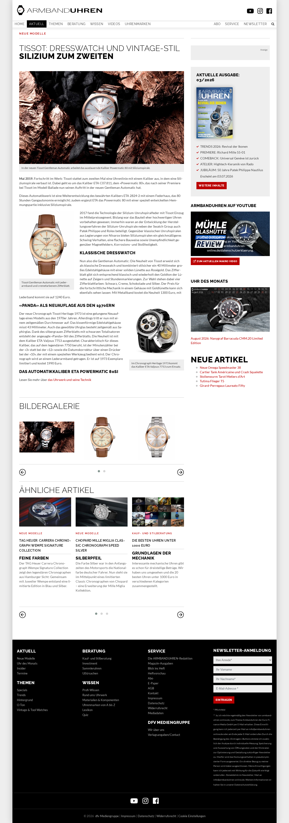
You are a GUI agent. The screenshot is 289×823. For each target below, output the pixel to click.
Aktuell (36, 24)
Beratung (77, 24)
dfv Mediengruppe (169, 722)
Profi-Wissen (90, 690)
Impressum (155, 698)
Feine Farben (45, 549)
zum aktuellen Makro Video (216, 261)
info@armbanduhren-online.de (229, 779)
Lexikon (87, 710)
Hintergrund (25, 700)
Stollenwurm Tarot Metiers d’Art (222, 376)
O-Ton (21, 705)
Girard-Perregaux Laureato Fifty (222, 385)
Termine (22, 673)
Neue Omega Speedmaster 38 (220, 367)
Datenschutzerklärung (245, 784)
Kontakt (153, 693)
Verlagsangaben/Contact (164, 735)
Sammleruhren (91, 668)
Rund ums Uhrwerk (94, 695)
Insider (21, 668)
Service (232, 24)
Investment (89, 663)
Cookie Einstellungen (191, 816)
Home (20, 24)
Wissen (96, 24)
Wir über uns (156, 730)
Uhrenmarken (138, 24)
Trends (21, 695)
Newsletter (255, 24)
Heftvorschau (156, 673)
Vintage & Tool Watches (32, 710)
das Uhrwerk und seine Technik (69, 380)
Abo (217, 24)
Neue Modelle (32, 33)
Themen (56, 24)
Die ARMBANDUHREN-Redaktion (170, 658)
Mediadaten (155, 713)
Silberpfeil (100, 549)
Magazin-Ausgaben (160, 663)
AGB (151, 688)
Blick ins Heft (156, 668)
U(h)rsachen (90, 673)
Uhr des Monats (27, 663)
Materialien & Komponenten (100, 700)
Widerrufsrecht (158, 708)
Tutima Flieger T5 (212, 381)
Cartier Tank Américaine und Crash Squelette (231, 372)
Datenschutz (156, 703)
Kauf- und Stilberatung (152, 533)
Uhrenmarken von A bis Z (98, 705)
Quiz (85, 715)
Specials (22, 690)
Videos (114, 24)
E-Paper (153, 683)
